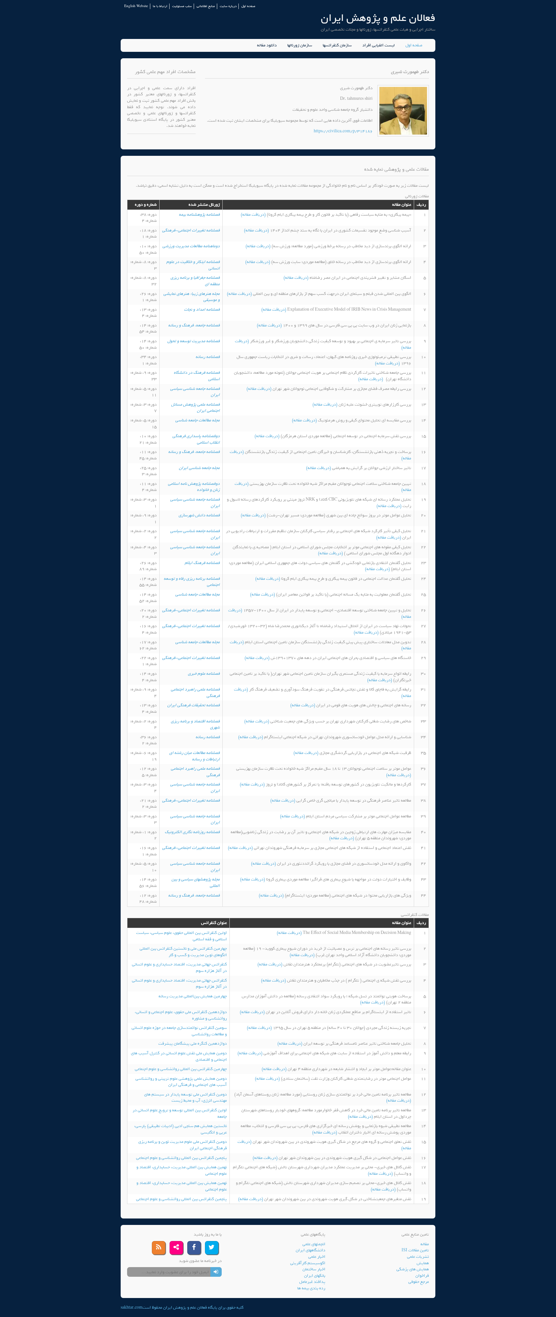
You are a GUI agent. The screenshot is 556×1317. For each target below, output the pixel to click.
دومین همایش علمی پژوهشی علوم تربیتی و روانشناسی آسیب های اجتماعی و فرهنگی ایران (181, 1081)
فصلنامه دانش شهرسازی (199, 515)
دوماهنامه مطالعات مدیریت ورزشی (191, 246)
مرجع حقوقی (418, 1281)
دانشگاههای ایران (310, 1250)
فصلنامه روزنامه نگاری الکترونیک (192, 832)
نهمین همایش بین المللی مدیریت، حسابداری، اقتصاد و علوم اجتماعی (181, 1170)
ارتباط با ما (160, 6)
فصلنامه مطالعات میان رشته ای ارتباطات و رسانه (194, 756)
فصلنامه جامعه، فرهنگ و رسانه (194, 325)
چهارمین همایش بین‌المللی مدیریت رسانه (193, 996)
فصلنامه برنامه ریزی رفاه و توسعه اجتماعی (192, 581)
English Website (136, 6)
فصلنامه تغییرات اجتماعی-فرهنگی (191, 230)
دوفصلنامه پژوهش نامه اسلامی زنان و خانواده (194, 487)
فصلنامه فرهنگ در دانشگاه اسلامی (197, 375)
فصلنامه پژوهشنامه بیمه (199, 214)
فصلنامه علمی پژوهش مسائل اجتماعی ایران (195, 407)
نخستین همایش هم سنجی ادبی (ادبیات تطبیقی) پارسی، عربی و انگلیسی (180, 1129)
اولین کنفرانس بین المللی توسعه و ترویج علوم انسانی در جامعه (180, 1113)
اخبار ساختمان (313, 1269)
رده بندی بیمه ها (311, 1288)
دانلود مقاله (267, 45)
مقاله (425, 1244)
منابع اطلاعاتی (206, 6)
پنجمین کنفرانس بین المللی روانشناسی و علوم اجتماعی (181, 1157)
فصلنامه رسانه (208, 356)
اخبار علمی (316, 1256)
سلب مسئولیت (182, 6)
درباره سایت (228, 6)
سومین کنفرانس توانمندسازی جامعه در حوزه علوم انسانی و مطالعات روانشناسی (179, 1031)
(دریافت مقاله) (254, 214)
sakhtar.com (132, 1307)
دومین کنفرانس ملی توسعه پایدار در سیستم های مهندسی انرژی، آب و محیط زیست (185, 1097)
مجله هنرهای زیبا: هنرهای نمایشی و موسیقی (191, 297)
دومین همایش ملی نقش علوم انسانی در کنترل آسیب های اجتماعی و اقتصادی (179, 1056)
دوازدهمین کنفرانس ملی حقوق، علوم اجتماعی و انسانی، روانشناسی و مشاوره (181, 1015)
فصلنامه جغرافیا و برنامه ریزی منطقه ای (195, 280)
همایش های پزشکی (412, 1269)
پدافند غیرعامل (312, 1281)
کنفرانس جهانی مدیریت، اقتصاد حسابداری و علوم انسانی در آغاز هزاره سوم (179, 967)
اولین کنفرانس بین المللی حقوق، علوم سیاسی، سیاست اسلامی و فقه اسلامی (181, 936)
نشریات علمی (418, 1256)
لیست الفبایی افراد (378, 45)
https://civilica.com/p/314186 (343, 131)
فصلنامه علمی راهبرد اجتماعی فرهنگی (195, 692)
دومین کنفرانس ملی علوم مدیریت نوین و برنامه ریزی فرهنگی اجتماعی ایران (182, 1145)
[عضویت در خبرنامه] (216, 1272)
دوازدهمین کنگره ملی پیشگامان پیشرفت (192, 1043)
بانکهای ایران (314, 1275)
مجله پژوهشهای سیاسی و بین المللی (195, 882)
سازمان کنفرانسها (337, 45)
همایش (423, 1263)
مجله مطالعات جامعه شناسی (197, 420)
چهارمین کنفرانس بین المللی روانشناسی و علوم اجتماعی (181, 1069)
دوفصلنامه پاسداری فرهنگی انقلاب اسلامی (196, 439)
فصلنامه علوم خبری (204, 673)
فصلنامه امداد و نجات (202, 309)
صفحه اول (248, 6)
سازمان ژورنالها (299, 45)
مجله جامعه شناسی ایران (199, 468)
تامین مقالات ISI (415, 1250)
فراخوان (422, 1275)
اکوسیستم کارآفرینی (307, 1263)
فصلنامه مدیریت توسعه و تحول (193, 341)
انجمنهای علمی (313, 1244)
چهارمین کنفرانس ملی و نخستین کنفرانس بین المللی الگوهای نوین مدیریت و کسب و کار (183, 951)
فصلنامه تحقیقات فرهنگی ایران (193, 705)
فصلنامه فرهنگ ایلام (202, 563)
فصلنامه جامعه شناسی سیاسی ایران (195, 392)
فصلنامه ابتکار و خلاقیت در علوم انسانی (193, 265)
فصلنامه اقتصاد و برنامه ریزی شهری (195, 724)
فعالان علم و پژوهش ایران (378, 18)
